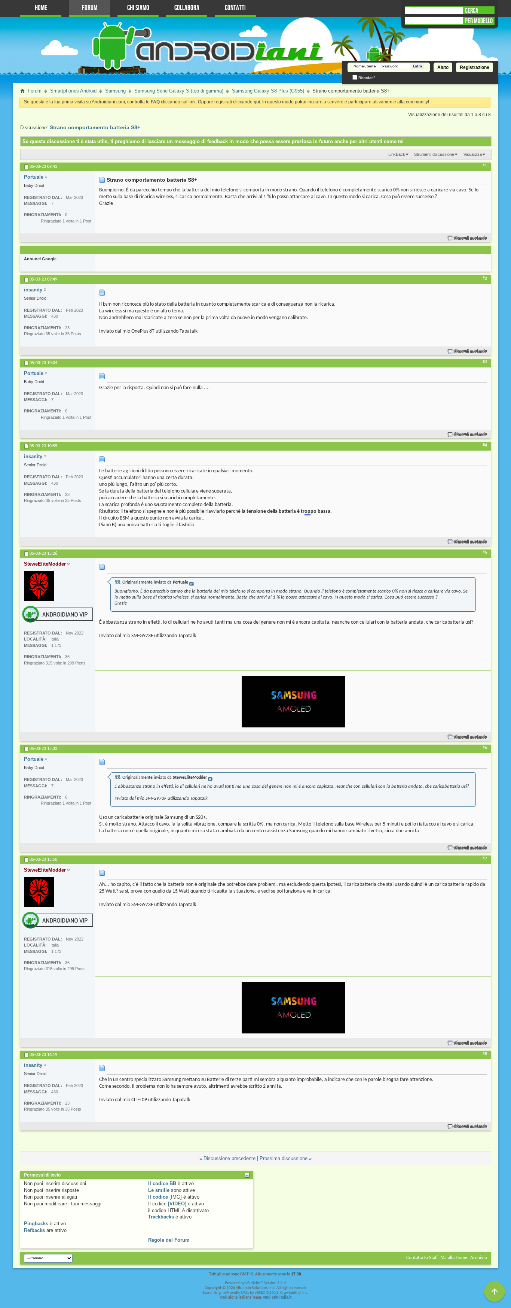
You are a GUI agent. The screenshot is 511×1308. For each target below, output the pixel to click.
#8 (485, 1054)
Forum (89, 8)
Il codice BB (162, 1183)
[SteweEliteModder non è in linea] (39, 586)
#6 (485, 748)
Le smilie (158, 1190)
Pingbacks (36, 1223)
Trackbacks (161, 1217)
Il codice (158, 1197)
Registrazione (474, 67)
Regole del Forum (169, 1240)
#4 (485, 445)
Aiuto (443, 67)
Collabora (186, 8)
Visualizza (472, 154)
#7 (485, 859)
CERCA (471, 10)
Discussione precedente (230, 1158)
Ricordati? (366, 78)
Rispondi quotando (471, 238)
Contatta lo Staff (422, 1257)
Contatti (235, 8)
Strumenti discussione (434, 154)
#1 (485, 166)
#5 (485, 553)
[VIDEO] (177, 1203)
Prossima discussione (283, 1158)
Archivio (478, 1257)
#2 (485, 278)
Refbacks (34, 1230)
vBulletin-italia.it (277, 1298)
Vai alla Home (454, 1257)
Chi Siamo (138, 8)
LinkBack (396, 154)
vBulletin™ (254, 1283)
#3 (485, 362)
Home (41, 8)
